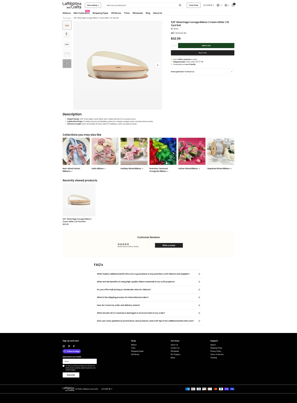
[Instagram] (64, 346)
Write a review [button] (169, 245)
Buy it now (203, 53)
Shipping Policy (216, 348)
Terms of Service (216, 354)
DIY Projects (175, 354)
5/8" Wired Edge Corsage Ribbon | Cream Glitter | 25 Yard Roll (77, 220)
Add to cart (206, 45)
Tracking (213, 358)
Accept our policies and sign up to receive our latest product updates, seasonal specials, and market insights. (80, 368)
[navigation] (67, 25)
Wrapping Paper (137, 351)
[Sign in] (227, 5)
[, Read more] (219, 5)
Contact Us (175, 348)
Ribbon (134, 345)
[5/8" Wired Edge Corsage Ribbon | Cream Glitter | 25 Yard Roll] (79, 199)
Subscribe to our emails (72, 357)
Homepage (67, 18)
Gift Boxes (116, 13)
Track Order (193, 5)
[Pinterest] (69, 346)
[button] (157, 65)
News (173, 358)
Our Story (175, 341)
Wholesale (137, 13)
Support (214, 341)
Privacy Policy (215, 351)
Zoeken (180, 5)
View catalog (92, 5)
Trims (127, 13)
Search (213, 345)
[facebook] (73, 346)
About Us (174, 345)
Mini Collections (82, 12)
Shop (133, 341)
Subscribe (71, 375)
